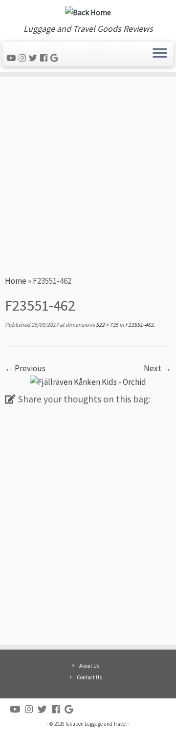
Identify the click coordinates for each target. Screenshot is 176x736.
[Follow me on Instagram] (24, 58)
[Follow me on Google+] (55, 58)
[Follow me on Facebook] (45, 58)
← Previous (25, 368)
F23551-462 (139, 324)
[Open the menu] (160, 54)
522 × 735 (106, 324)
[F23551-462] (88, 381)
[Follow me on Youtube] (12, 58)
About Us (89, 665)
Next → (157, 368)
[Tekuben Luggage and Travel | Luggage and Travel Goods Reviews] (88, 12)
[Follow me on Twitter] (34, 58)
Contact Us (89, 677)
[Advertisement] (88, 174)
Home (15, 280)
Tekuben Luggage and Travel (96, 723)
